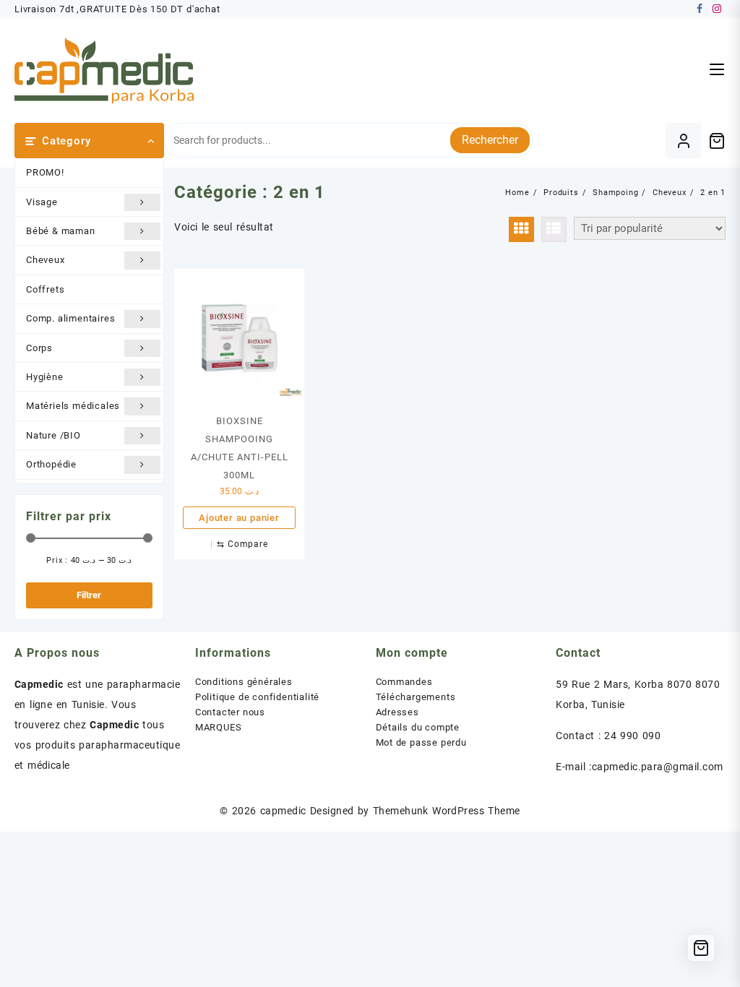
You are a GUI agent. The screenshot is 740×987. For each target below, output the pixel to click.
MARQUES (218, 727)
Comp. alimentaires (70, 318)
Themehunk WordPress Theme (446, 810)
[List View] (554, 229)
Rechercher (490, 140)
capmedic (283, 810)
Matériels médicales (73, 405)
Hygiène (45, 376)
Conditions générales (244, 681)
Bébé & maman (60, 230)
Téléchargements (416, 696)
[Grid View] (521, 229)
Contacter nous (230, 712)
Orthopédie (51, 464)
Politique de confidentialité (257, 696)
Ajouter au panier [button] (239, 517)
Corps (39, 347)
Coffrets (45, 289)
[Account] (683, 140)
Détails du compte (418, 727)
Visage (42, 202)
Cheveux (45, 259)
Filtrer (89, 595)
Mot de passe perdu (421, 742)
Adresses (397, 712)
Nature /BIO (53, 435)
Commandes (404, 681)
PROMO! (45, 172)
